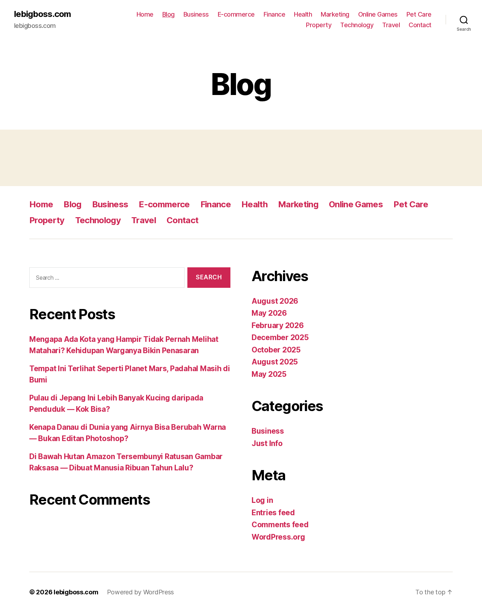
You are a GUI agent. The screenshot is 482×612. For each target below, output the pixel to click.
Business (196, 14)
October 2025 (276, 349)
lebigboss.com (42, 14)
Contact (420, 25)
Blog (168, 14)
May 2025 (269, 374)
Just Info (267, 443)
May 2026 (269, 313)
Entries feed (273, 512)
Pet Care (419, 14)
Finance (274, 14)
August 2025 (275, 361)
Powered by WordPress (140, 592)
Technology (356, 25)
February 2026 (278, 325)
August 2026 (275, 301)
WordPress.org (278, 537)
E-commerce (236, 14)
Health (303, 14)
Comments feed (280, 524)
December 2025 (280, 337)
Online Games (378, 14)
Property (318, 25)
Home (145, 14)
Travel (391, 25)
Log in (262, 500)
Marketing (335, 14)
